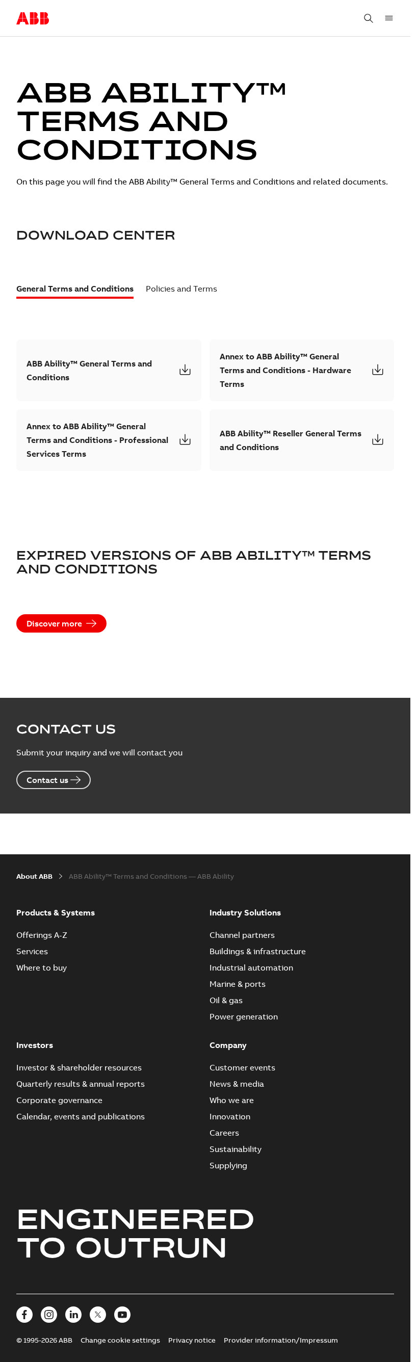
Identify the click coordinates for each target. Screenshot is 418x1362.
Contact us (47, 780)
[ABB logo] (32, 18)
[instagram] (49, 1314)
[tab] (75, 290)
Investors (34, 1045)
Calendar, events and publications (80, 1116)
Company (228, 1045)
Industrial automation (251, 967)
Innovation (230, 1116)
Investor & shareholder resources (79, 1067)
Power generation (244, 1016)
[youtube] (122, 1314)
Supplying (228, 1165)
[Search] (368, 18)
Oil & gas (226, 1000)
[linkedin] (73, 1314)
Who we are (232, 1100)
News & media (237, 1084)
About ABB (34, 876)
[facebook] (24, 1314)
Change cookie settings (120, 1340)
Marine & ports (238, 984)
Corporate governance (59, 1100)
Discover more (54, 623)
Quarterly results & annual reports (80, 1084)
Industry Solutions (245, 912)
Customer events (242, 1067)
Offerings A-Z (41, 935)
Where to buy (41, 967)
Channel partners (242, 935)
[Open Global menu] (389, 18)
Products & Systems (55, 912)
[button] (108, 370)
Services (32, 951)
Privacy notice (192, 1340)
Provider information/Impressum (281, 1340)
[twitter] (98, 1314)
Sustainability (236, 1149)
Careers (224, 1133)
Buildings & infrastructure (258, 951)
